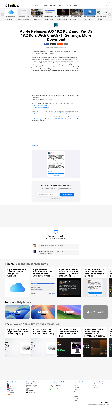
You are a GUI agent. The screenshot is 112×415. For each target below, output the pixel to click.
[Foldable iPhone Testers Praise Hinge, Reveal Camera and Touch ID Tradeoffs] (37, 15)
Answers (76, 393)
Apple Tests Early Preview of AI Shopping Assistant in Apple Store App (90, 18)
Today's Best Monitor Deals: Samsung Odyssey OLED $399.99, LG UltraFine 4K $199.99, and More (94, 333)
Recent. (9, 263)
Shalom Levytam (63, 47)
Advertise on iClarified (99, 384)
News (75, 384)
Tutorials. (10, 302)
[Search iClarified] (106, 5)
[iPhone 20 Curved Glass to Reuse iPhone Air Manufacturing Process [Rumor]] (63, 15)
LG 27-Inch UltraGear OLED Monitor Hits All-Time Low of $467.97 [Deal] (69, 332)
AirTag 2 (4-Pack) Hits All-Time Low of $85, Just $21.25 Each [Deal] (43, 331)
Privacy (107, 404)
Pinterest (11, 388)
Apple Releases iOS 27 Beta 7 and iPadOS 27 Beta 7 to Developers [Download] (24, 18)
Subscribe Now (56, 388)
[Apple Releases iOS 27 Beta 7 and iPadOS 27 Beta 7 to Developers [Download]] (24, 15)
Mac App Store (32, 392)
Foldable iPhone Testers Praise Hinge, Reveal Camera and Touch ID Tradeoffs (36, 18)
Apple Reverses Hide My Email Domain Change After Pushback (10, 18)
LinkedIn (11, 390)
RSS (10, 394)
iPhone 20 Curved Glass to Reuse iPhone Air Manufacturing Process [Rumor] (63, 18)
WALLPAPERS (53, 5)
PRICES (69, 5)
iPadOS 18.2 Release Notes (41, 107)
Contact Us (96, 387)
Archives (76, 398)
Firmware (76, 395)
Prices (75, 389)
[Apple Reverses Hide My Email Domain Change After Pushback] (11, 15)
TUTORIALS (44, 5)
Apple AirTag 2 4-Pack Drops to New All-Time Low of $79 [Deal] (103, 18)
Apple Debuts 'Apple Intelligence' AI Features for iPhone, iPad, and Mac (54, 113)
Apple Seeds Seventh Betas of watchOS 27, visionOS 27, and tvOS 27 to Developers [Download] (69, 273)
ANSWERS (61, 5)
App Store (31, 390)
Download (35, 145)
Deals (75, 391)
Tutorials (76, 385)
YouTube (11, 392)
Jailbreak (76, 396)
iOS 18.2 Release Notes (40, 105)
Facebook (11, 384)
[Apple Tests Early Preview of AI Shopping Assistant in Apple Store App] (90, 15)
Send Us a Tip (96, 385)
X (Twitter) (11, 386)
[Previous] (2, 14)
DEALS (75, 5)
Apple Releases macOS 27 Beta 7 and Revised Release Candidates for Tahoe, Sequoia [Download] (50, 18)
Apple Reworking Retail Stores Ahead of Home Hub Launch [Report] (75, 18)
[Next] (109, 14)
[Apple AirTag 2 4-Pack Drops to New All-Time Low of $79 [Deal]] (103, 15)
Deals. (8, 324)
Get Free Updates (67, 194)
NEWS (36, 5)
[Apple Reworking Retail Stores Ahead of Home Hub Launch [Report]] (76, 15)
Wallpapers (76, 387)
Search (75, 400)
